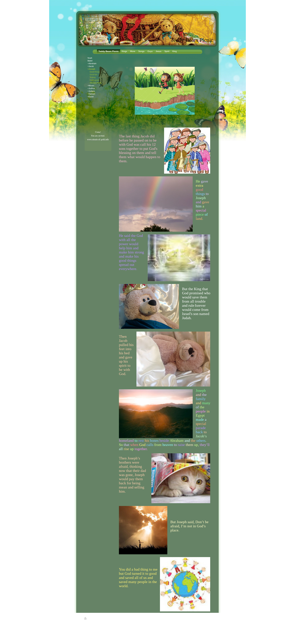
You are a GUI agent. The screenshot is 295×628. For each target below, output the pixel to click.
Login (209, 618)
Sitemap (95, 619)
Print (89, 619)
